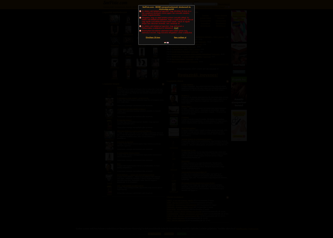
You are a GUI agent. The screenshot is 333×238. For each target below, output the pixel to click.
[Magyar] (165, 42)
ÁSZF (176, 28)
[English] (168, 42)
